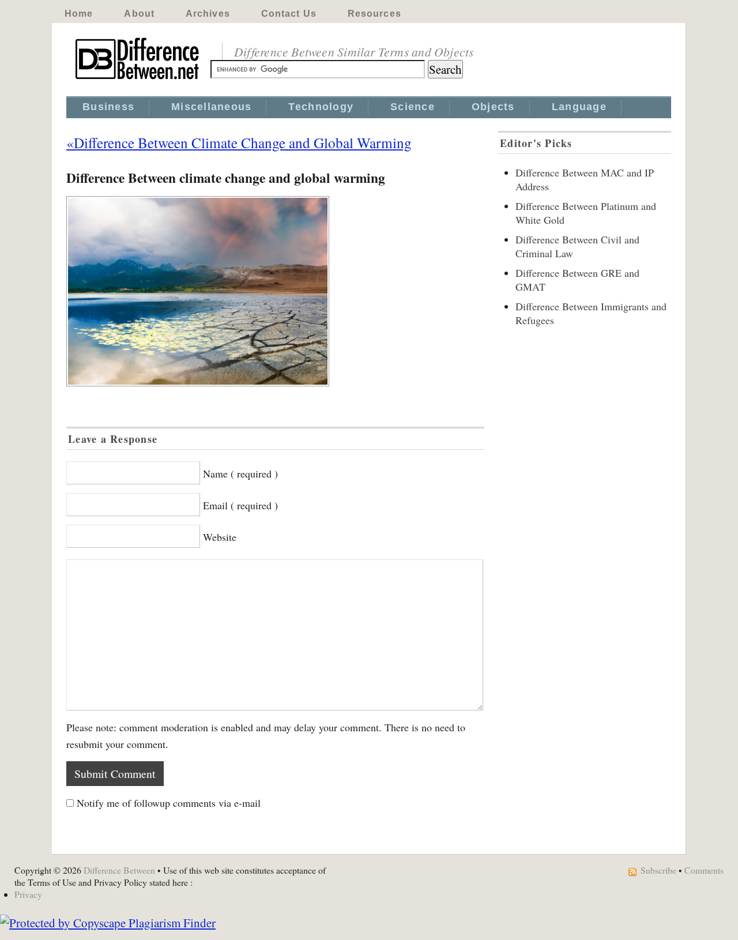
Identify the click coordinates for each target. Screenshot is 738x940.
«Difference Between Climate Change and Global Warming (239, 142)
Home (79, 13)
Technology (320, 106)
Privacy (28, 894)
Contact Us (289, 13)
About (139, 13)
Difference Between (119, 870)
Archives (208, 13)
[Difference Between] (138, 80)
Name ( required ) (240, 473)
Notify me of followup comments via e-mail (169, 803)
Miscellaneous (211, 106)
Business (108, 106)
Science (412, 106)
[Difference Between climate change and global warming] (275, 291)
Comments (704, 870)
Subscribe (658, 870)
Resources (374, 13)
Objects (493, 106)
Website (219, 537)
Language (579, 106)
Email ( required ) (240, 505)
